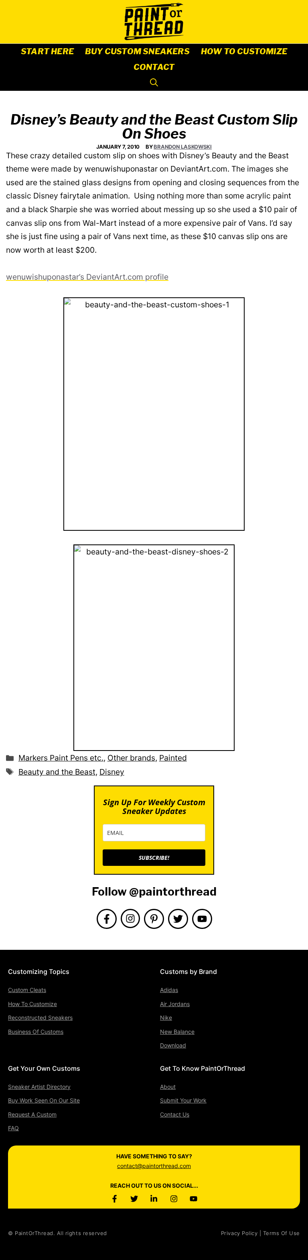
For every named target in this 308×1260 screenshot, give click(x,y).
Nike (166, 1017)
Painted (173, 758)
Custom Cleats (27, 989)
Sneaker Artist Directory (39, 1086)
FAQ (13, 1128)
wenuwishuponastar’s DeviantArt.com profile (87, 277)
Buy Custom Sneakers (137, 51)
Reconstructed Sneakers (40, 1017)
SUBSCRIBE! (154, 857)
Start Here (47, 51)
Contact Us (174, 1114)
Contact (154, 67)
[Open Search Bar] (154, 83)
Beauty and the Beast (56, 772)
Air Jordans (175, 1003)
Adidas (169, 989)
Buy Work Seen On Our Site (44, 1100)
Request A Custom (32, 1114)
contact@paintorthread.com (154, 1165)
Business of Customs (35, 1031)
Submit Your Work (183, 1100)
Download (173, 1045)
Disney (111, 772)
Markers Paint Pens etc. (60, 758)
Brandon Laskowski (183, 146)
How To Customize (244, 51)
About (168, 1086)
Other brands (131, 758)
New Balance (177, 1031)
